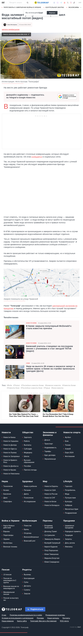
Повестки (27, 526)
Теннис (68, 445)
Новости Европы (51, 486)
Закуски (27, 594)
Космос (6, 490)
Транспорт (48, 444)
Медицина (28, 452)
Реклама (40, 618)
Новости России (50, 494)
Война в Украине (10, 521)
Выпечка (27, 574)
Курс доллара (49, 455)
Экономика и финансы (49, 433)
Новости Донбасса (10, 466)
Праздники (69, 521)
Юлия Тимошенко (51, 554)
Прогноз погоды (30, 470)
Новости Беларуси (51, 505)
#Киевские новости (53, 385)
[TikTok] (74, 2)
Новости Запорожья (11, 456)
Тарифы (47, 451)
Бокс (67, 441)
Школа (26, 456)
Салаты (27, 590)
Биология (7, 494)
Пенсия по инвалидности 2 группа (9, 580)
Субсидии (28, 449)
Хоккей (68, 449)
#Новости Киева (69, 385)
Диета (26, 494)
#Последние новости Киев (31, 388)
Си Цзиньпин (49, 535)
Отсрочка (27, 533)
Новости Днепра (10, 445)
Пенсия (6, 569)
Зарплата (28, 437)
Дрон (5, 498)
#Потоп (16, 385)
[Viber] (57, 3)
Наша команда (8, 621)
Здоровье (27, 481)
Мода (67, 494)
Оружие (6, 539)
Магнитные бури (71, 509)
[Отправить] (27, 2)
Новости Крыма (9, 470)
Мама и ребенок (30, 486)
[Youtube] (64, 2)
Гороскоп (68, 486)
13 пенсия (7, 574)
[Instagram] (70, 2)
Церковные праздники (69, 527)
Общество (27, 432)
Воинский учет (29, 541)
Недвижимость (50, 448)
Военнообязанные (31, 537)
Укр (79, 2)
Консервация (29, 578)
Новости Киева (31, 323)
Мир (45, 481)
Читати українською (10, 29)
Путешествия (70, 498)
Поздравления (71, 513)
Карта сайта (22, 621)
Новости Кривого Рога (10, 461)
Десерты (27, 586)
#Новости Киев (13, 388)
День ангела (70, 543)
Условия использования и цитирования (17, 618)
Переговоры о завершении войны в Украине (22, 7)
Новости (6, 432)
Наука (5, 481)
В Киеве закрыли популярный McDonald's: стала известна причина (49, 327)
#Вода (9, 385)
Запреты (68, 539)
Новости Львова (10, 452)
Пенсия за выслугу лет (10, 599)
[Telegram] (61, 2)
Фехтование (70, 456)
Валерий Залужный (52, 543)
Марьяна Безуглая (51, 558)
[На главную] (41, 2)
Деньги (47, 440)
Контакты (66, 618)
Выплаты (27, 445)
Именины (69, 547)
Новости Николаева (11, 474)
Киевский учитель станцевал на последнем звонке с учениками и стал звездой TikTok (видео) (49, 348)
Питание (27, 490)
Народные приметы (73, 531)
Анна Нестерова (12, 24)
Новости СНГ (49, 498)
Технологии (8, 486)
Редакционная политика (55, 615)
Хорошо (52, 13)
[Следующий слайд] (81, 7)
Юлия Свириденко (51, 562)
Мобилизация (29, 521)
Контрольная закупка (54, 7)
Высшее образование (29, 461)
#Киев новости (57, 388)
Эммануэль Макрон (52, 539)
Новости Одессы (10, 449)
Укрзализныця (50, 459)
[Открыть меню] (3, 2)
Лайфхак (68, 505)
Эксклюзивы (73, 7)
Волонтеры (7, 543)
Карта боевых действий (8, 527)
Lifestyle (67, 481)
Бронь (26, 529)
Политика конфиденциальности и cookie (26, 615)
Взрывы (6, 531)
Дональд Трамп (50, 531)
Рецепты (27, 569)
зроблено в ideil (75, 627)
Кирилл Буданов (50, 547)
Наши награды (53, 618)
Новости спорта (71, 432)
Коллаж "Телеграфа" (29, 81)
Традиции (69, 535)
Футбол (68, 437)
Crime (28, 363)
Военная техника (10, 547)
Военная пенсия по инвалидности (11, 587)
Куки (40, 13)
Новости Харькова (10, 441)
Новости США (50, 490)
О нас (4, 615)
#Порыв (47, 388)
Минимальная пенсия (9, 593)
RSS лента (64, 621)
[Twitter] (67, 2)
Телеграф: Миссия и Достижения (43, 621)
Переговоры (8, 535)
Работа (27, 441)
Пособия (27, 466)
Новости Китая (50, 501)
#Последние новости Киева (32, 385)
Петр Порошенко (51, 550)
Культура (68, 501)
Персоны (47, 521)
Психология (28, 498)
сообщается (36, 157)
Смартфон (7, 501)
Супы (26, 582)
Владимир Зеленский (48, 527)
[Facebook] (54, 2)
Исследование (30, 501)
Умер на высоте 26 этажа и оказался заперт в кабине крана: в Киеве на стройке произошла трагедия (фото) (50, 368)
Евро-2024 (69, 452)
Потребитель (70, 490)
